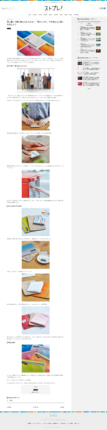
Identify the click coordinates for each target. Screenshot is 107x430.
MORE (89, 88)
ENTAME (45, 14)
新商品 (11, 400)
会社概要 (29, 423)
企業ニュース (76, 423)
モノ (8, 400)
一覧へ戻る (36, 407)
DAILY (81, 23)
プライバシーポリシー (37, 423)
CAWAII (65, 14)
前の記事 (9, 407)
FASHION (56, 14)
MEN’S (70, 14)
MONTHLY (97, 23)
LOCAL (29, 14)
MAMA (61, 14)
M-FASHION (76, 14)
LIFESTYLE (35, 14)
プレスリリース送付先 (47, 423)
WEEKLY (89, 23)
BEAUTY (50, 14)
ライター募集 (70, 423)
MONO (40, 14)
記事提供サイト (56, 423)
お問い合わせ (63, 423)
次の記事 (62, 407)
